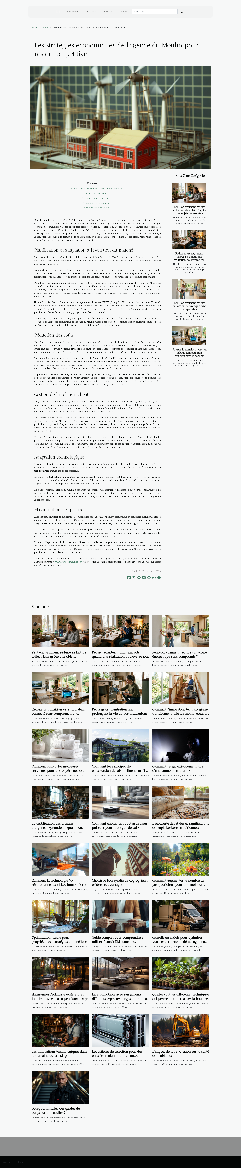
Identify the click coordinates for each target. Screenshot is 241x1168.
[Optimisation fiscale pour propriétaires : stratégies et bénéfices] (60, 916)
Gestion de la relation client (96, 198)
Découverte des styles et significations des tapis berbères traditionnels (180, 825)
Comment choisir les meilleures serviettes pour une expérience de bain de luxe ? (57, 770)
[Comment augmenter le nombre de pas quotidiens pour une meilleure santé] (180, 859)
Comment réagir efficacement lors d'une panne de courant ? (177, 768)
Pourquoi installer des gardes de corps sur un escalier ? (56, 1110)
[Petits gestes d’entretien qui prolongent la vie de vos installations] (120, 688)
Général (124, 11)
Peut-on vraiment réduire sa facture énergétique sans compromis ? (189, 306)
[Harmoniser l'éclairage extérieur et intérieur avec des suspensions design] (60, 973)
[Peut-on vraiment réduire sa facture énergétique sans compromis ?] (189, 289)
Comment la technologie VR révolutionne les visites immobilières (59, 882)
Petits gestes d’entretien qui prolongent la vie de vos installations (119, 711)
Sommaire (97, 183)
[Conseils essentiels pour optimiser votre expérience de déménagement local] (180, 916)
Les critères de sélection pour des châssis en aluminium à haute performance (117, 1055)
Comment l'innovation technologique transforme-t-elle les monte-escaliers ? (180, 713)
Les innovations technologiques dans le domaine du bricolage (59, 1053)
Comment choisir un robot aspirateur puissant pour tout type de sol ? (120, 825)
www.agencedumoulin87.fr (68, 561)
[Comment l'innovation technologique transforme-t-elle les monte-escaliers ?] (180, 688)
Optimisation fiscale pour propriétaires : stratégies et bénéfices (59, 939)
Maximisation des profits (96, 207)
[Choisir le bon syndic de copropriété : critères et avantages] (120, 859)
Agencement (72, 11)
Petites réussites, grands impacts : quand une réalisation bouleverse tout (190, 257)
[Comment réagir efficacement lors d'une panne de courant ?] (180, 745)
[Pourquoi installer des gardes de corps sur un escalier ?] (60, 1087)
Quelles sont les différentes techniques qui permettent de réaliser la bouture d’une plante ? (180, 998)
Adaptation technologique (96, 202)
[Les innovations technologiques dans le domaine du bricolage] (60, 1030)
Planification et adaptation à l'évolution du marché (96, 188)
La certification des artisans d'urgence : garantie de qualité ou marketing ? (57, 827)
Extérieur (91, 11)
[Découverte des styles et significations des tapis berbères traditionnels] (180, 802)
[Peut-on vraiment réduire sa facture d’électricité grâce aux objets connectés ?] (189, 193)
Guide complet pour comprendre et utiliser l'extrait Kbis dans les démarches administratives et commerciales (118, 943)
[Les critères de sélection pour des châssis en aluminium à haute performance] (120, 1030)
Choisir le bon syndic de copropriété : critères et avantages (120, 882)
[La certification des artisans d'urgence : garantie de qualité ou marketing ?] (60, 802)
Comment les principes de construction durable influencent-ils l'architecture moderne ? (119, 770)
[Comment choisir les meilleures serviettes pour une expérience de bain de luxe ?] (60, 745)
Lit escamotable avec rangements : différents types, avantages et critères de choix (119, 998)
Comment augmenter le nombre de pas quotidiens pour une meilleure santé (178, 884)
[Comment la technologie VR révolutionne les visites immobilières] (60, 859)
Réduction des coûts (96, 193)
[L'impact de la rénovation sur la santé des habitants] (180, 1030)
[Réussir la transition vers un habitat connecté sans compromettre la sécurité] (189, 335)
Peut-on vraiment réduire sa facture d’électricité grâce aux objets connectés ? (190, 210)
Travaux (108, 11)
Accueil (34, 27)
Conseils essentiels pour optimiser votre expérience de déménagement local (179, 941)
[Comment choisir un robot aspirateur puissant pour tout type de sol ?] (120, 802)
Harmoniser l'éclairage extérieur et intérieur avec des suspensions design (60, 996)
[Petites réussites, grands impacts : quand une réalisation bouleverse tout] (189, 239)
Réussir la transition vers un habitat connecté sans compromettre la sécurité (190, 353)
